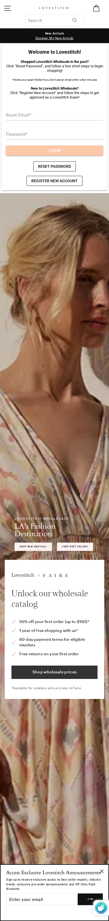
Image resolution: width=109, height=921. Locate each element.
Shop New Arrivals (33, 546)
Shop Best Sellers (75, 546)
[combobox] (54, 20)
